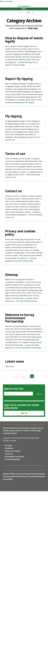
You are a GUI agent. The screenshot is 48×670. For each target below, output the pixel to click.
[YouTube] (16, 485)
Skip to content (6, 1)
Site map (8, 445)
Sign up (24, 413)
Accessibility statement (14, 457)
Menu (24, 9)
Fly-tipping (13, 116)
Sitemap (11, 274)
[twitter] (4, 485)
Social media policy (12, 459)
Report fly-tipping (19, 79)
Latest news (14, 361)
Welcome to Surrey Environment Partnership (19, 318)
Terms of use (15, 153)
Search (39, 394)
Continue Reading (19, 102)
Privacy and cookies (13, 451)
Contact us (13, 191)
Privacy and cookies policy (20, 233)
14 (27, 376)
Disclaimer (9, 448)
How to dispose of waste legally (24, 39)
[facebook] (8, 485)
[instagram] (12, 485)
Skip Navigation (24, 6)
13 (23, 376)
